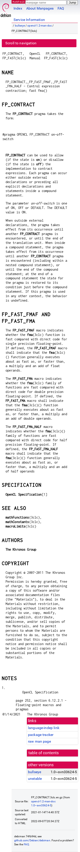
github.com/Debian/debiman (32, 840)
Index (18, 8)
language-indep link (43, 728)
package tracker (40, 735)
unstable (35, 778)
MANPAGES (20, 1)
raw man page (39, 741)
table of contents (43, 753)
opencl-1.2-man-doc (39, 25)
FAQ (61, 8)
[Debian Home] (5, 9)
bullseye (20, 25)
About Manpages (40, 8)
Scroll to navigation (20, 43)
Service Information (29, 20)
